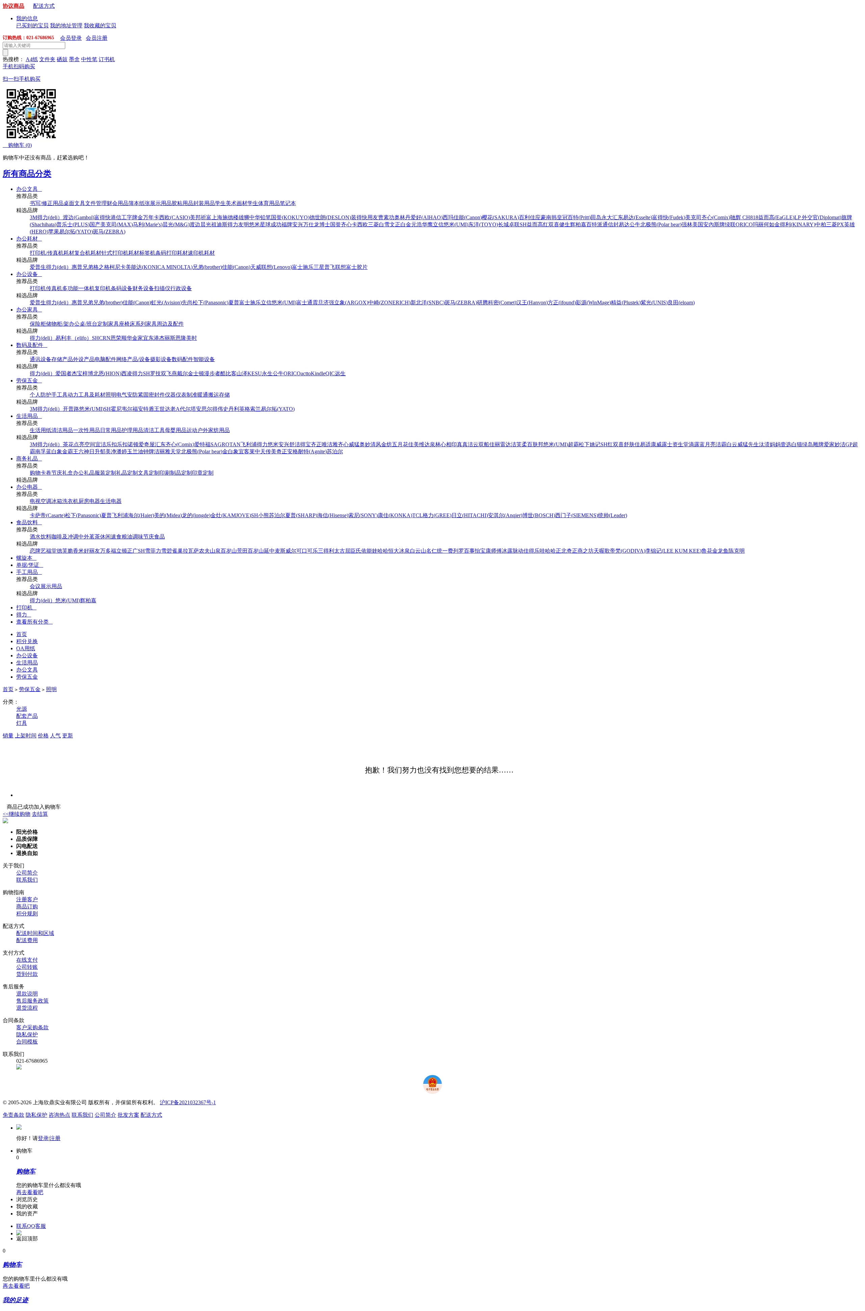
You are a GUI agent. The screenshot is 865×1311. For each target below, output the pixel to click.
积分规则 (27, 913)
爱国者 (63, 373)
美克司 (693, 217)
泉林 (435, 444)
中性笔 (89, 59)
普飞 (329, 267)
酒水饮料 (40, 536)
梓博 (87, 373)
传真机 (54, 288)
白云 (731, 444)
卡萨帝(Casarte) (47, 515)
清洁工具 (154, 430)
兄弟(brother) (207, 267)
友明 (243, 224)
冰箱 (56, 501)
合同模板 (27, 1041)
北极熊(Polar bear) (661, 224)
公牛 (634, 224)
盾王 (154, 409)
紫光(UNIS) (654, 302)
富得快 (102, 217)
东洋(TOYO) (483, 224)
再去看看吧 (29, 1192)
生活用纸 (40, 430)
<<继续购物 (16, 814)
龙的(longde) (196, 515)
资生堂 (680, 444)
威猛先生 (748, 444)
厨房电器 (89, 501)
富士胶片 (357, 267)
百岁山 (229, 551)
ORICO (744, 224)
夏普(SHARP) (301, 515)
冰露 (507, 551)
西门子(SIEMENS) (576, 515)
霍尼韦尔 (121, 409)
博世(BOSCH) (538, 515)
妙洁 (840, 444)
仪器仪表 (176, 395)
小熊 (263, 515)
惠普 (77, 267)
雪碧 (166, 551)
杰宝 (77, 373)
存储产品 (62, 359)
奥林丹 (402, 217)
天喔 (599, 551)
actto (306, 373)
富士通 (304, 302)
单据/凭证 (29, 565)
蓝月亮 (707, 444)
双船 (483, 444)
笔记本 (288, 203)
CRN (104, 338)
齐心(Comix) (715, 217)
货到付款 (27, 974)
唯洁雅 (330, 444)
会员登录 (71, 38)
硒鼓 (62, 59)
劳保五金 (29, 380)
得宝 (305, 444)
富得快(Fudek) (668, 217)
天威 (255, 267)
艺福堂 (49, 551)
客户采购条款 (32, 1027)
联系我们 (27, 880)
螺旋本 (26, 558)
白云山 (418, 551)
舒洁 (294, 444)
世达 (164, 409)
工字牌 (129, 217)
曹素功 (386, 217)
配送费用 (27, 940)
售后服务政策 (32, 1001)
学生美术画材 (231, 203)
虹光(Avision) (166, 302)
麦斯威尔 (285, 551)
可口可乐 (307, 551)
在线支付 (27, 960)
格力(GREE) (437, 515)
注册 (55, 1138)
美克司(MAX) (116, 224)
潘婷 (121, 451)
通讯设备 (40, 359)
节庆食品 (154, 536)
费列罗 (456, 551)
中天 (260, 451)
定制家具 (108, 324)
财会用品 (117, 203)
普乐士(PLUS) (73, 224)
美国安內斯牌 (708, 224)
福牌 (286, 224)
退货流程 (27, 1008)
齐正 (316, 444)
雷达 (505, 444)
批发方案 (128, 1115)
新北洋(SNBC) (428, 302)
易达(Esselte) (637, 217)
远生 (340, 373)
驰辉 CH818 (744, 217)
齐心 (346, 224)
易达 (624, 224)
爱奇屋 (147, 444)
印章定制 (203, 473)
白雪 (384, 224)
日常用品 (111, 430)
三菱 (373, 224)
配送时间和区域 (35, 933)
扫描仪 (162, 288)
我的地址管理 (66, 25)
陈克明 (736, 551)
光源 (21, 709)
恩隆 (180, 338)
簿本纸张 (139, 203)
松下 (584, 444)
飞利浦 (249, 444)
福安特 (140, 409)
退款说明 (27, 994)
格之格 (101, 267)
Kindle (318, 373)
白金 (405, 224)
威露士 (664, 444)
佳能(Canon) (467, 217)
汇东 (617, 217)
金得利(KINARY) (794, 224)
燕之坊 (585, 551)
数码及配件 (31, 345)
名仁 (431, 551)
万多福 (108, 551)
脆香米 (76, 551)
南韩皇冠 (557, 217)
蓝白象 (54, 451)
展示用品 (161, 203)
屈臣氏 (353, 551)
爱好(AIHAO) (427, 217)
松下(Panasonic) (210, 302)
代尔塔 (188, 409)
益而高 (535, 224)
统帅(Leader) (612, 515)
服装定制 (105, 473)
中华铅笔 (260, 217)
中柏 (820, 224)
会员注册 (96, 38)
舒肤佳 (632, 444)
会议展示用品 (46, 586)
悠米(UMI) (456, 224)
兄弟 (87, 267)
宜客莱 (247, 451)
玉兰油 (135, 451)
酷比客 (228, 373)
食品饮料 (29, 522)
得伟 (217, 409)
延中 (269, 551)
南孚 (40, 451)
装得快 (359, 217)
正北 (561, 551)
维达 (424, 444)
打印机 (38, 288)
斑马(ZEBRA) (109, 231)
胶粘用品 (182, 203)
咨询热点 (59, 1115)
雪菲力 (153, 551)
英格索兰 (250, 409)
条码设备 (121, 288)
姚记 (595, 444)
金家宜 (140, 338)
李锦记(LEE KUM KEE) (673, 551)
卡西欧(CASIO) (172, 217)
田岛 (596, 217)
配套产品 (27, 716)
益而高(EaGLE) (776, 217)
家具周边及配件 (165, 324)
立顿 (121, 551)
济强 (328, 302)
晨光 (205, 224)
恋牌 (35, 551)
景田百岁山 (250, 551)
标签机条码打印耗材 (163, 253)
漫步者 (212, 373)
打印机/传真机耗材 (52, 253)
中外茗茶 (89, 536)
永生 (267, 373)
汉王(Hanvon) (532, 302)
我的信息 (27, 18)
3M (33, 217)
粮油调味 (132, 536)
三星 (319, 267)
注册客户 (27, 899)
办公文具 (29, 189)
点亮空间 (84, 444)
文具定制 (148, 473)
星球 (265, 224)
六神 (83, 451)
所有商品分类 (27, 173)
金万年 (146, 217)
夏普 (233, 302)
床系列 (138, 324)
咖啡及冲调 (64, 536)
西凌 (126, 373)
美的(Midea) (168, 515)
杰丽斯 (167, 338)
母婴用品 (176, 430)
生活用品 (29, 416)
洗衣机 (70, 501)
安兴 (297, 224)
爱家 (829, 444)
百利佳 (527, 217)
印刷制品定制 (175, 473)
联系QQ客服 (31, 1226)
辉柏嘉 (578, 224)
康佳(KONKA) (395, 515)
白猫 (796, 444)
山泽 (242, 373)
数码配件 (182, 359)
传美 (271, 451)
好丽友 (92, 551)
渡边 (195, 224)
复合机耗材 (87, 253)
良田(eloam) (681, 302)
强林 (687, 224)
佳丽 (494, 444)
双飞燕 (169, 373)
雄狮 (244, 217)
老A (175, 409)
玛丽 (758, 224)
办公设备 (29, 274)
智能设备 (204, 359)
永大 (606, 217)
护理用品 (132, 430)
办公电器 (29, 487)
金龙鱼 (720, 551)
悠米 (254, 224)
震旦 (318, 302)
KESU (254, 373)
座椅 (124, 324)
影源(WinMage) (593, 302)
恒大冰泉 (399, 551)
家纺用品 (219, 430)
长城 (503, 224)
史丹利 (231, 409)
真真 (462, 444)
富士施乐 (303, 267)
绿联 (730, 224)
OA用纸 (25, 648)
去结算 (40, 814)
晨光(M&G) (176, 224)
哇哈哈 (548, 551)
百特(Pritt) (579, 217)
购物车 (17, 145)
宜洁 (100, 444)
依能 (366, 551)
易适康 (648, 444)
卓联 (514, 224)
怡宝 (480, 551)
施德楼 (230, 217)
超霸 (573, 444)
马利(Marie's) (148, 224)
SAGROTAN (226, 444)
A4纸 (32, 59)
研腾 (482, 302)
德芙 (62, 551)
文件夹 (47, 59)
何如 (769, 224)
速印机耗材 (201, 253)
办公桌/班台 (83, 324)
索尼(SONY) (363, 515)
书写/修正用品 (47, 203)
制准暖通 (197, 395)
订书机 (107, 59)
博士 (324, 224)
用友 (372, 217)
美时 (191, 338)
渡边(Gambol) (78, 217)
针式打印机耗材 (120, 253)
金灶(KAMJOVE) (231, 515)
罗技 (155, 373)
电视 (35, 501)
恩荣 (115, 338)
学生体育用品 (263, 203)
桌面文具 (74, 203)
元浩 (416, 224)
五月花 (400, 444)
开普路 (71, 409)
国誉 (335, 224)
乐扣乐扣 (117, 444)
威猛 (354, 444)
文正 (395, 224)
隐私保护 (27, 1034)
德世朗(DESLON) (330, 217)
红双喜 (551, 224)
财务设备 (143, 288)
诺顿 (133, 444)
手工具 (59, 395)
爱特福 (202, 444)
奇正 (281, 451)
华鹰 (427, 224)
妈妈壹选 (780, 444)
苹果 (53, 231)
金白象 (230, 451)
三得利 (326, 551)
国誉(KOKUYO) (290, 217)
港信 (115, 217)
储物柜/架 (57, 324)
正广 (132, 551)
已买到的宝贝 (32, 25)
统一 (442, 551)
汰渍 (764, 444)
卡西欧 (360, 224)
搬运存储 (219, 395)
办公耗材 (29, 239)
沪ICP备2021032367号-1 (188, 1102)
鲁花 (706, 551)
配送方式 (44, 6)
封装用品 (204, 203)
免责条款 (13, 1115)
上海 (217, 217)
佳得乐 (531, 551)
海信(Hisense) (332, 515)
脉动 (518, 551)
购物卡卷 (40, 473)
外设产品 (84, 359)
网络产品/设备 (133, 359)
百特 (591, 224)
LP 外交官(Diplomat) (817, 217)
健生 (564, 224)
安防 (132, 395)
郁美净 (108, 451)
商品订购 (27, 906)
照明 (110, 395)
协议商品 (13, 6)
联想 (340, 267)
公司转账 (27, 967)
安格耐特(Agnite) (307, 451)
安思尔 (204, 409)
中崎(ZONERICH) (389, 302)
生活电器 (111, 501)
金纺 (386, 444)
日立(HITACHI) (469, 515)
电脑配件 (105, 359)
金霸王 (70, 451)
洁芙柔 (519, 444)
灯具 (21, 723)
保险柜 (38, 324)
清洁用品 (62, 430)
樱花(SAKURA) (500, 217)
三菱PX (835, 224)
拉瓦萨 (191, 551)
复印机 (103, 288)
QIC (330, 373)
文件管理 (96, 203)
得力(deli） (50, 217)
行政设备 (181, 288)
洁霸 (721, 444)
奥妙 (365, 444)
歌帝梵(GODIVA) (624, 551)
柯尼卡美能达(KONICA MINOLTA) (151, 267)
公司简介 (27, 873)
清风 (375, 444)
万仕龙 (311, 224)
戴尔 (182, 373)
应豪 (540, 217)
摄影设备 (161, 359)
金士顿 (196, 373)
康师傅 (494, 551)
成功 (276, 224)
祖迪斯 (219, 224)
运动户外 (197, 430)
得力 (232, 224)
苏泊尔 (335, 451)
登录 (43, 1138)
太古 (339, 551)
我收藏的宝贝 (100, 25)
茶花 (68, 444)
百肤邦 (535, 444)
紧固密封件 (151, 395)
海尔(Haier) (141, 515)
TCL (417, 515)
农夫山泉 (210, 551)
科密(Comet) (502, 302)
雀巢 (177, 551)
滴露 (694, 444)
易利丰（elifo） (73, 338)
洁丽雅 (162, 451)
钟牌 (148, 451)
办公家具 (29, 309)
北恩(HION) (107, 373)
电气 (121, 395)
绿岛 (807, 444)
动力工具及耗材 (86, 395)
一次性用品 (86, 430)
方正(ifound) (562, 302)
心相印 (449, 444)
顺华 (126, 338)
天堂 (175, 451)
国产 (95, 224)
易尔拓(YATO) (76, 231)
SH (523, 224)
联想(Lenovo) (276, 267)
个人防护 (40, 395)
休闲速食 (111, 536)
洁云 (473, 444)
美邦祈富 (201, 217)
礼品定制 (127, 473)
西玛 (448, 217)
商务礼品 (29, 458)
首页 (21, 634)
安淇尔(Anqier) (505, 515)
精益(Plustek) (626, 302)
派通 (602, 224)
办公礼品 (84, 473)
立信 (438, 224)
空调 (46, 501)
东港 (153, 338)
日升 (94, 451)
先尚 (187, 302)
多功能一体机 (78, 288)
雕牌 (818, 444)
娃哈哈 (380, 551)
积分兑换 (27, 641)
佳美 (413, 444)
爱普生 (38, 267)
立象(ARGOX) (351, 302)
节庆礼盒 (62, 473)
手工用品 (29, 572)
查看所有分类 (34, 622)
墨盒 (74, 59)
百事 (469, 551)
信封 (613, 224)
